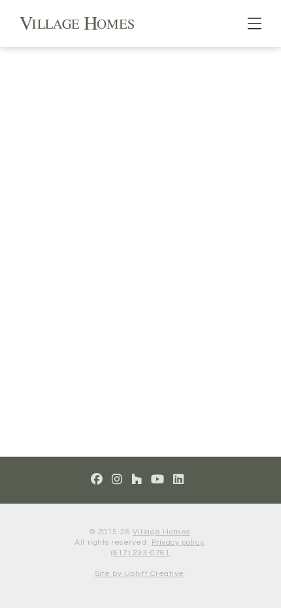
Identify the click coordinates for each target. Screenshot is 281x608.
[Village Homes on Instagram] (117, 480)
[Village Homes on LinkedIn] (178, 480)
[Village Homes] (77, 22)
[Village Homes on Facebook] (97, 480)
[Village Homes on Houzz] (136, 480)
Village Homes (161, 532)
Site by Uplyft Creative (139, 574)
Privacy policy (178, 542)
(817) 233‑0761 (140, 553)
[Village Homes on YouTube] (158, 480)
